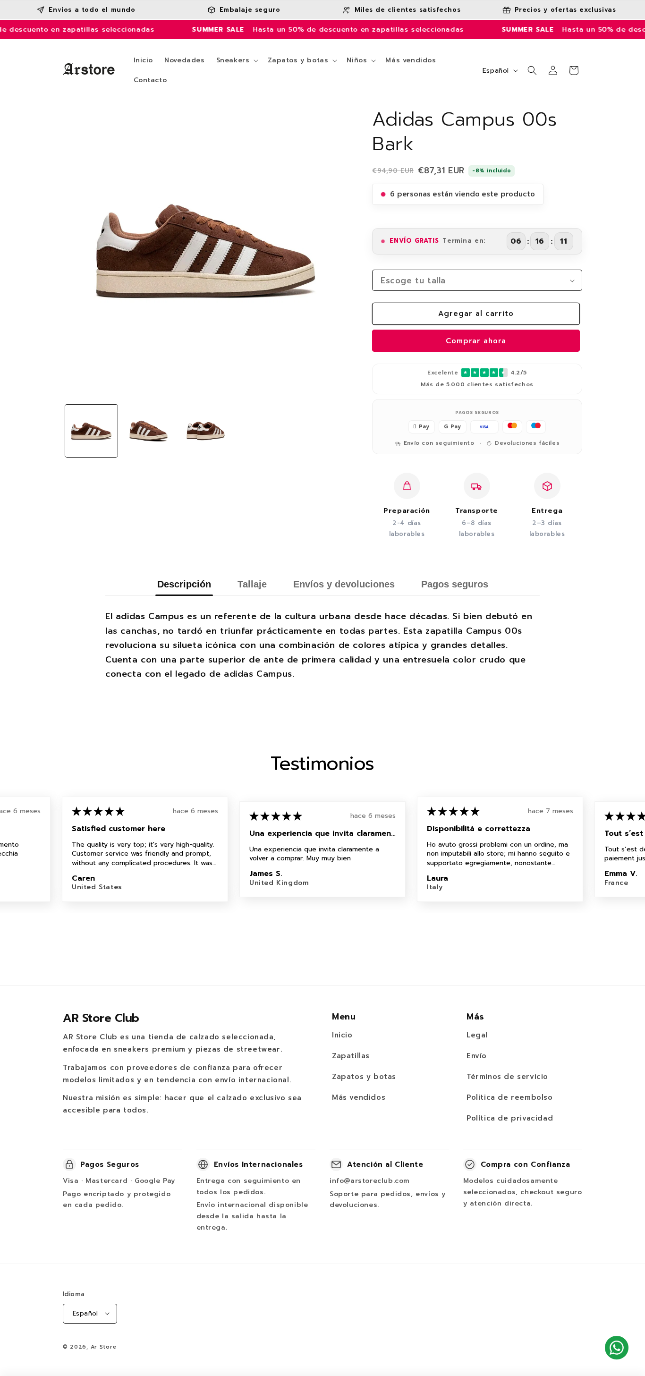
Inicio (342, 1035)
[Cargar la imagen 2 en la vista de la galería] (148, 431)
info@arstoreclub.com (370, 1181)
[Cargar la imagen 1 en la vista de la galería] (91, 431)
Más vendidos (358, 1097)
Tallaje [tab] (252, 584)
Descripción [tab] (184, 584)
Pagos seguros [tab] (454, 584)
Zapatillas (351, 1056)
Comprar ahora (476, 341)
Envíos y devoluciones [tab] (344, 584)
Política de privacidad (510, 1118)
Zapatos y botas (364, 1076)
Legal (477, 1035)
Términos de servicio (507, 1076)
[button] (237, 60)
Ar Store (104, 1346)
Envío (477, 1056)
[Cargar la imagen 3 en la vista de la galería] (205, 431)
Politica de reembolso (510, 1097)
